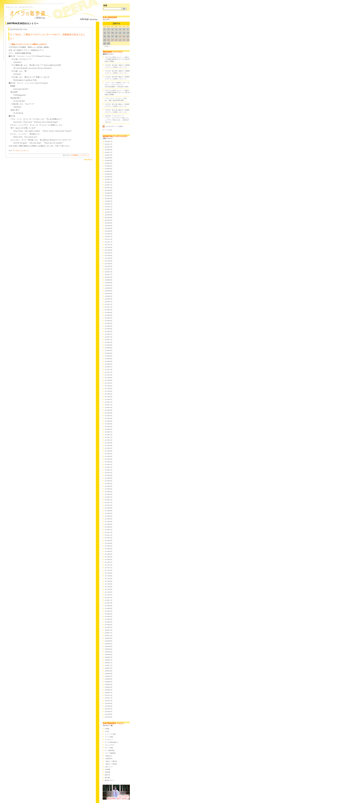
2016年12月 (108, 402)
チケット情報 (109, 748)
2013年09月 (108, 508)
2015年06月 (108, 451)
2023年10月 (108, 188)
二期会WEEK (108, 758)
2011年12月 (108, 565)
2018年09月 (108, 345)
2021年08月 (108, 250)
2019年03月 (108, 329)
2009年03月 (108, 654)
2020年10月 (108, 277)
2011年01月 (108, 595)
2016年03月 (108, 426)
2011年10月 (108, 570)
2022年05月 (108, 226)
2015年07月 (108, 448)
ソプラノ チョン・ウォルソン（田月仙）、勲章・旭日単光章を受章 (116, 99)
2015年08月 (108, 445)
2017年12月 (108, 369)
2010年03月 (108, 622)
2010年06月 (108, 614)
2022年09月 (108, 215)
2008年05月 (108, 682)
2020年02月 (108, 299)
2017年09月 (108, 378)
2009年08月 (108, 641)
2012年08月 (108, 543)
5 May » (106, 46)
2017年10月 (108, 375)
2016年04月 (108, 424)
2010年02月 (108, 625)
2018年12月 (108, 337)
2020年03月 (108, 296)
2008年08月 (108, 673)
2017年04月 (108, 391)
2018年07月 (108, 350)
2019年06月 (108, 321)
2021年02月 (108, 266)
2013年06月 (108, 516)
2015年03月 (108, 459)
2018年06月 (108, 353)
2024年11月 (108, 152)
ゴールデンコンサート (21, 150)
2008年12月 (108, 663)
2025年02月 (108, 150)
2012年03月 (108, 557)
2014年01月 (108, 497)
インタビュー (109, 739)
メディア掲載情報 (110, 753)
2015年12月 (108, 435)
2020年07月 (108, 285)
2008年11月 (108, 665)
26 (120, 40)
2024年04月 (108, 171)
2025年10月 (108, 147)
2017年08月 (108, 380)
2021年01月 (108, 269)
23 (108, 40)
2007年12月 (108, 695)
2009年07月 (108, 644)
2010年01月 (108, 627)
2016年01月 (108, 432)
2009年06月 (108, 646)
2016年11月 (108, 405)
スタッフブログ (109, 745)
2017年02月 (108, 397)
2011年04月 (108, 587)
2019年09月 (108, 312)
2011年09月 (108, 573)
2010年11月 (108, 600)
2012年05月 (108, 551)
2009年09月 (108, 638)
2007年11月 (108, 698)
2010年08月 (108, 608)
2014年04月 (108, 489)
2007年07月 (108, 709)
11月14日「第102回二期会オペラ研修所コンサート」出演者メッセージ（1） (117, 78)
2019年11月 (108, 307)
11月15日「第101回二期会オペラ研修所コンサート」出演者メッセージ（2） (117, 111)
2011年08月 (108, 576)
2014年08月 (108, 478)
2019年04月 (108, 326)
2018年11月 (108, 340)
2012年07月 (108, 546)
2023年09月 (108, 190)
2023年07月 (108, 196)
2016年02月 (108, 429)
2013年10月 (108, 505)
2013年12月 (108, 500)
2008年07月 (108, 676)
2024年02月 (108, 177)
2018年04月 (108, 359)
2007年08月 (108, 706)
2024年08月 (108, 160)
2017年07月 (108, 383)
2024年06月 (108, 166)
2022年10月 (108, 212)
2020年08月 (108, 283)
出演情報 (107, 772)
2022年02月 (108, 234)
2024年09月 (108, 158)
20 (124, 36)
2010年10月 (108, 603)
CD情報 (107, 729)
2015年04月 (108, 456)
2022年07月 (108, 220)
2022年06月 (108, 223)
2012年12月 (108, 532)
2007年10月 (108, 701)
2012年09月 (108, 540)
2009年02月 (108, 657)
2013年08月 (108, 511)
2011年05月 (108, 584)
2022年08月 (108, 217)
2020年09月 (108, 280)
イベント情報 (109, 737)
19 (120, 36)
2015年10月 (108, 440)
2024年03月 (108, 174)
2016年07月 (108, 416)
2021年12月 (108, 239)
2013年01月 (108, 530)
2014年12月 (108, 467)
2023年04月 (108, 198)
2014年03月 (108, 492)
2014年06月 (108, 483)
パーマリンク (84, 155)
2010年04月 (108, 619)
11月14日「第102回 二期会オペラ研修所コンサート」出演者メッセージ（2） (117, 72)
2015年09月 (108, 443)
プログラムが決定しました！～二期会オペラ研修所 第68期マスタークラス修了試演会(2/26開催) (117, 92)
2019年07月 (108, 318)
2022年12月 (108, 207)
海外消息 (107, 777)
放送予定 (107, 775)
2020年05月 (108, 291)
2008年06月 (108, 679)
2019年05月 (108, 323)
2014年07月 (108, 481)
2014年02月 (108, 494)
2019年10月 (108, 310)
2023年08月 (108, 193)
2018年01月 (108, 367)
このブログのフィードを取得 (114, 126)
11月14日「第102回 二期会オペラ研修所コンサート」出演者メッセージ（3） (117, 66)
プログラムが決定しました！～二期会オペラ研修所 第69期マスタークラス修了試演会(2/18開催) (117, 59)
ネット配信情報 (109, 750)
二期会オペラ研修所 (111, 764)
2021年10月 (108, 245)
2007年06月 (108, 711)
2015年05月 (108, 454)
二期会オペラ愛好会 (111, 761)
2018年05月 (108, 356)
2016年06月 (108, 418)
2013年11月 (108, 502)
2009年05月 (108, 649)
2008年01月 (108, 692)
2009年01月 (108, 660)
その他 (107, 731)
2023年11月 (108, 185)
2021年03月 (108, 264)
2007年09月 (108, 703)
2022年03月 (108, 231)
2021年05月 (108, 258)
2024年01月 (108, 179)
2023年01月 (108, 204)
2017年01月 (108, 399)
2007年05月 (108, 714)
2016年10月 (108, 407)
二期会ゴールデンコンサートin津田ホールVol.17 (28, 44)
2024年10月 (108, 155)
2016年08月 (108, 413)
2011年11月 (108, 568)
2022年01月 (108, 236)
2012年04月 (108, 554)
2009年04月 (108, 652)
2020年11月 (108, 274)
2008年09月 (108, 671)
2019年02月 (108, 331)
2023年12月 (108, 182)
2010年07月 (108, 611)
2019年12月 (108, 304)
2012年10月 (108, 538)
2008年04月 (108, 684)
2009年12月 (108, 630)
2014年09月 (108, 475)
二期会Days (108, 756)
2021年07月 (108, 253)
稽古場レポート (109, 780)
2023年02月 (108, 201)
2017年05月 (108, 388)
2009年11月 (108, 633)
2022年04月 (108, 228)
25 (116, 40)
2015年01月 (108, 464)
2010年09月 (108, 606)
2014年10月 (108, 473)
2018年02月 (108, 364)
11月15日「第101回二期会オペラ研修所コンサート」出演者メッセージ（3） (117, 105)
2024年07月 (108, 163)
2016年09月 (108, 410)
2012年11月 (108, 535)
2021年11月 (108, 242)
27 (124, 40)
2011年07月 (108, 578)
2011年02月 (108, 592)
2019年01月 (108, 334)
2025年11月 (108, 144)
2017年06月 (108, 386)
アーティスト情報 (110, 734)
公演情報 (74, 155)
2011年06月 (108, 581)
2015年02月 (108, 462)
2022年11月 (108, 209)
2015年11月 (108, 437)
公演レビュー (109, 767)
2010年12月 (108, 597)
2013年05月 (108, 519)
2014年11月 (108, 470)
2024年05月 (108, 169)
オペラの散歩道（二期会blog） (51, 13)
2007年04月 (108, 717)
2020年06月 (108, 288)
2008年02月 (108, 690)
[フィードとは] (107, 130)
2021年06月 (108, 255)
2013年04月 (108, 521)
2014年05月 (108, 486)
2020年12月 (108, 272)
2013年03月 (108, 524)
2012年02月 (108, 559)
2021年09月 (108, 247)
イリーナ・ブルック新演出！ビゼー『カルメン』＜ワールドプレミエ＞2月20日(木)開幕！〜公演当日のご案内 (117, 85)
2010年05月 (108, 616)
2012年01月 (108, 562)
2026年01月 (108, 141)
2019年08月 (108, 315)
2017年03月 (108, 394)
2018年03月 (108, 361)
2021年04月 (108, 261)
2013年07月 (108, 513)
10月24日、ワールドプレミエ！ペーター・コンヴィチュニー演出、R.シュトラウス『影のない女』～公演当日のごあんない (117, 119)
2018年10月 (108, 342)
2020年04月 (108, 293)
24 (112, 40)
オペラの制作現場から (111, 742)
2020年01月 (108, 302)
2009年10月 (108, 635)
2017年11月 (108, 372)
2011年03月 (108, 589)
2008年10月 (108, 668)
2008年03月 (108, 687)
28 (128, 40)
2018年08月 (108, 348)
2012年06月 (108, 549)
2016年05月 (108, 421)
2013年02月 (108, 527)
